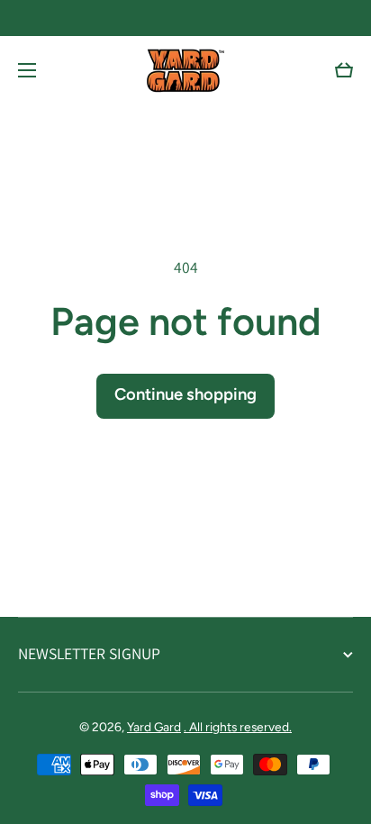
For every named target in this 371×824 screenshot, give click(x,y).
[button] (344, 70)
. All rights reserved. (238, 727)
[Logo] (185, 70)
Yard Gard (154, 727)
